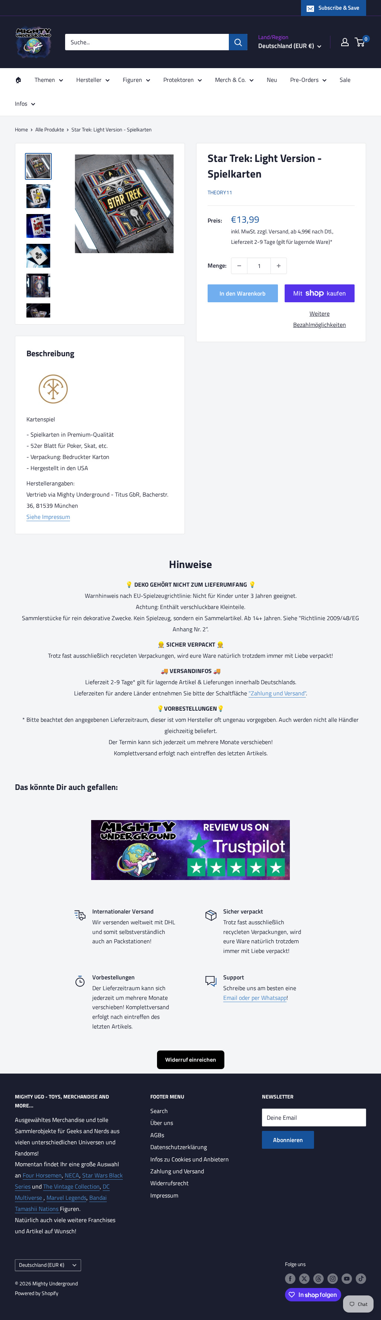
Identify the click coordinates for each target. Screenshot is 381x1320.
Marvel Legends (66, 1197)
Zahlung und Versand (177, 1171)
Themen (45, 79)
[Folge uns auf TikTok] (361, 1278)
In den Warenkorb (243, 293)
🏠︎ (18, 79)
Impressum (164, 1195)
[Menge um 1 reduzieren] (239, 266)
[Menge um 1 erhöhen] (278, 266)
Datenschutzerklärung (178, 1146)
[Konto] (345, 42)
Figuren (132, 79)
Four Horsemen (42, 1175)
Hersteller (89, 79)
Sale (345, 79)
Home (21, 129)
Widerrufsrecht (169, 1183)
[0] (360, 42)
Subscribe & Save (338, 7)
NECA (72, 1175)
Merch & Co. (230, 79)
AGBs (157, 1135)
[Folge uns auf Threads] (318, 1278)
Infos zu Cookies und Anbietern (189, 1159)
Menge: (217, 265)
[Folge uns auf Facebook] (290, 1278)
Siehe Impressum (48, 516)
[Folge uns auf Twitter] (304, 1278)
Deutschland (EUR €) (41, 1265)
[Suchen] (238, 42)
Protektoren (178, 79)
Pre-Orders (304, 79)
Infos (21, 103)
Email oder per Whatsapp (254, 997)
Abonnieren (288, 1139)
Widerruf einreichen (190, 1059)
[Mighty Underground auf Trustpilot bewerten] (190, 825)
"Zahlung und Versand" (277, 693)
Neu (272, 79)
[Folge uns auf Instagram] (332, 1278)
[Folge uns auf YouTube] (347, 1278)
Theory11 (220, 192)
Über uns (161, 1122)
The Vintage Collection (71, 1186)
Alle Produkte (49, 129)
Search (159, 1110)
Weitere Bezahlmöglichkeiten (319, 319)
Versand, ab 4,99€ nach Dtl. (300, 231)
